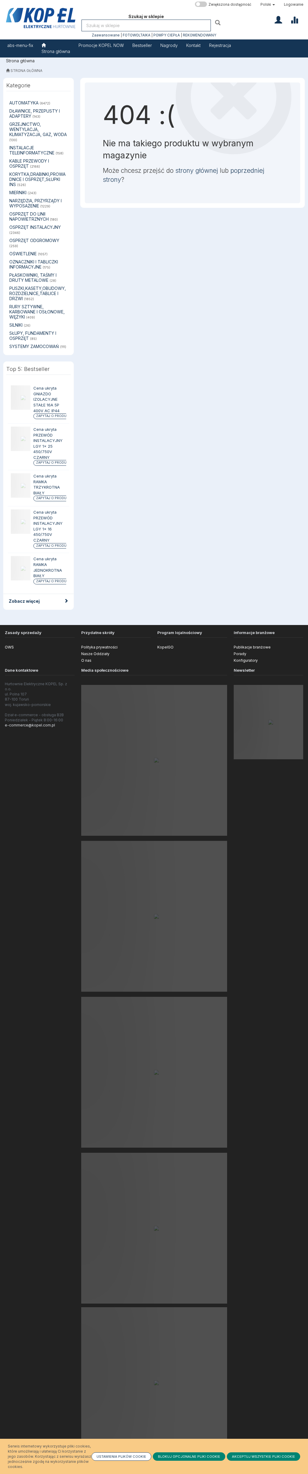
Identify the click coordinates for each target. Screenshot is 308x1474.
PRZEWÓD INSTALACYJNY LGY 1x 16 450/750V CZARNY (48, 529)
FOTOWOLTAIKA (136, 35)
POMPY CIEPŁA (166, 35)
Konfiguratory (246, 660)
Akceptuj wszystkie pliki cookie (263, 1456)
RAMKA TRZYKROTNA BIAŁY (46, 487)
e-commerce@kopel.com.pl (30, 725)
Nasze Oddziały (95, 653)
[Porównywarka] (294, 19)
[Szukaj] (218, 22)
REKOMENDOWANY (199, 35)
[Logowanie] (278, 19)
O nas (86, 660)
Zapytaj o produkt (53, 416)
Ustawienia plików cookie (121, 1456)
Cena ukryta (45, 388)
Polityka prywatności (99, 647)
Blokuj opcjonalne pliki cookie (189, 1456)
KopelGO (165, 647)
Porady (240, 653)
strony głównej (196, 170)
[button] (267, 4)
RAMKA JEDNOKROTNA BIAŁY (47, 570)
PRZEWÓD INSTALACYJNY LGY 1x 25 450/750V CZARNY (48, 446)
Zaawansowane (106, 35)
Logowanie (293, 4)
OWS (9, 647)
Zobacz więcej (24, 601)
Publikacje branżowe (252, 647)
